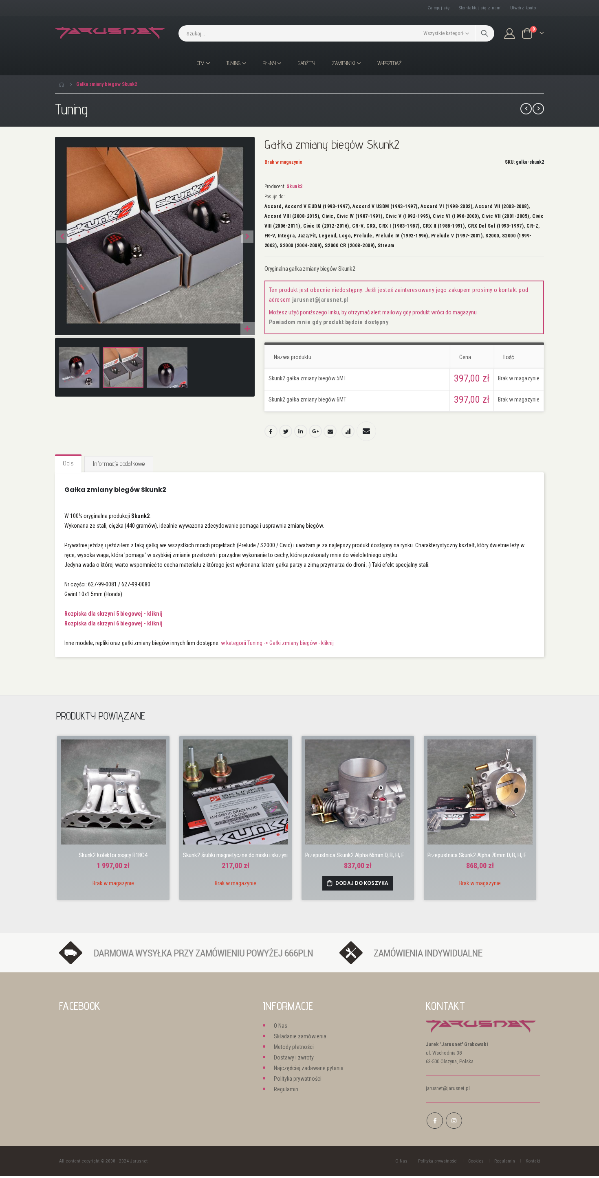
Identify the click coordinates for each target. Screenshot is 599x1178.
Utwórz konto (523, 8)
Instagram (454, 1120)
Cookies (476, 1161)
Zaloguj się (438, 8)
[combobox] (336, 33)
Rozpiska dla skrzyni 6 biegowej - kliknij (113, 623)
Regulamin (286, 1089)
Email (330, 431)
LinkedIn (300, 431)
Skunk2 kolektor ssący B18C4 (113, 855)
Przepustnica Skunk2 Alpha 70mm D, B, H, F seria (480, 855)
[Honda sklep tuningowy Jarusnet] (110, 33)
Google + (315, 431)
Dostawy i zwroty (294, 1057)
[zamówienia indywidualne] (435, 953)
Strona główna (62, 84)
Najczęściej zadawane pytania (309, 1068)
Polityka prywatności (298, 1078)
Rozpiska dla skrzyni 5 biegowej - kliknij (113, 613)
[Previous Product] (526, 108)
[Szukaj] (484, 33)
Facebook (270, 431)
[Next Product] (538, 108)
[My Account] (509, 33)
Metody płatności (294, 1047)
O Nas (280, 1025)
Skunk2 (294, 186)
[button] (247, 329)
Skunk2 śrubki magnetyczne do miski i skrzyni (235, 855)
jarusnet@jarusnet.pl (320, 299)
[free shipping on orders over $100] (195, 953)
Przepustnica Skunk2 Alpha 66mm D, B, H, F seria (357, 855)
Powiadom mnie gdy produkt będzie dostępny (329, 322)
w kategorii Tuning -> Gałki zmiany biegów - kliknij (277, 643)
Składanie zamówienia (300, 1036)
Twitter (285, 431)
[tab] (68, 463)
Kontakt (533, 1161)
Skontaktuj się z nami (480, 8)
